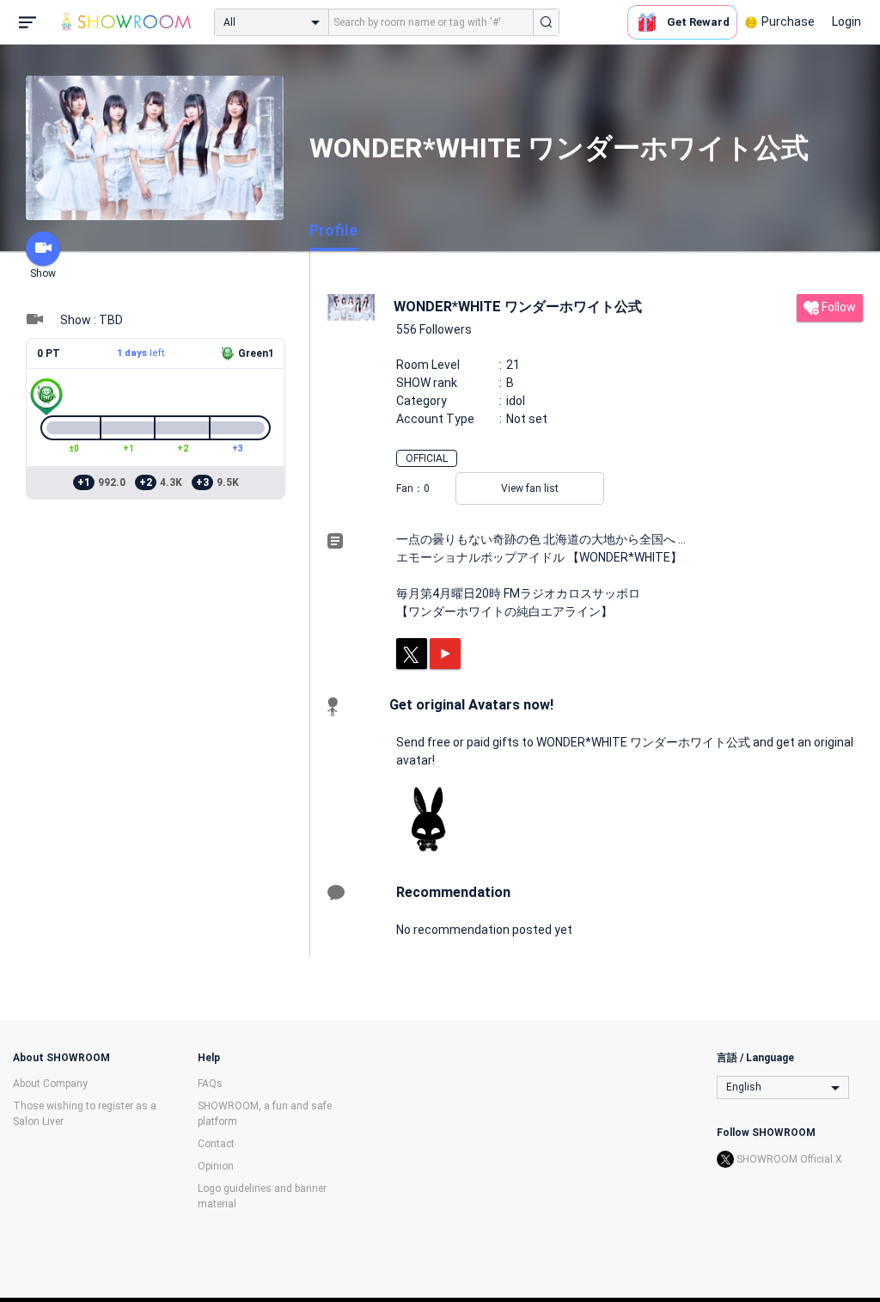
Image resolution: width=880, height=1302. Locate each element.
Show (43, 273)
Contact (216, 1144)
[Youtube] (445, 653)
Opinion (216, 1166)
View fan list (530, 488)
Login (846, 21)
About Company (50, 1084)
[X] (411, 653)
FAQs (210, 1084)
